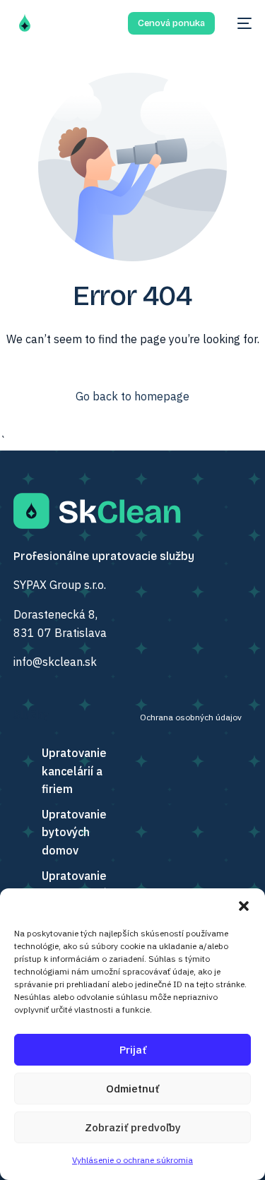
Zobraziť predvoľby (133, 1127)
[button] (244, 906)
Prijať (132, 1049)
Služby (30, 715)
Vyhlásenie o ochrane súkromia (132, 1160)
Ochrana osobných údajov (191, 717)
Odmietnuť (132, 1088)
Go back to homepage (132, 396)
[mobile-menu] (240, 23)
